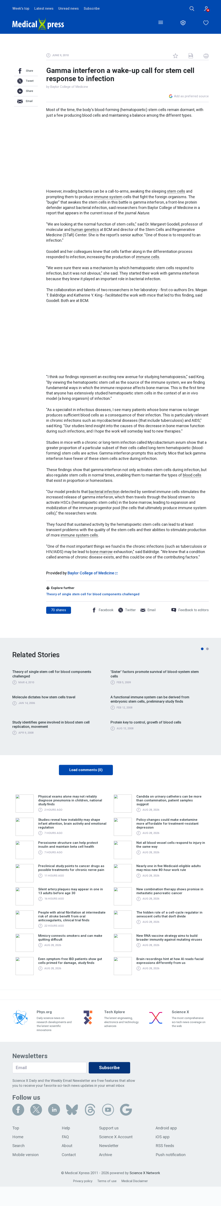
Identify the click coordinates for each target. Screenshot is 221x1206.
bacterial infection (104, 491)
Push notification (171, 1154)
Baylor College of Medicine (69, 87)
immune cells (147, 257)
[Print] (206, 55)
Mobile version (25, 1154)
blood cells (192, 475)
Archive (105, 1154)
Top (15, 1128)
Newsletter (108, 1145)
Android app (166, 1128)
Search (18, 1145)
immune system (108, 197)
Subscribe (92, 8)
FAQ (65, 1137)
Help (66, 1128)
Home (17, 1137)
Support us (109, 1128)
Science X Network (144, 1173)
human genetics (85, 229)
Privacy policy (82, 1181)
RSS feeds (165, 1145)
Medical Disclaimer (135, 1181)
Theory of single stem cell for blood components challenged (92, 594)
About (67, 1145)
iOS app (163, 1137)
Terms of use (107, 1181)
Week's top (20, 8)
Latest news (44, 8)
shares (58, 610)
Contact (69, 1154)
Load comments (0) (86, 770)
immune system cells (79, 535)
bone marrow (101, 551)
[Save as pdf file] (190, 55)
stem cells (176, 191)
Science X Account (116, 1137)
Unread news (68, 8)
